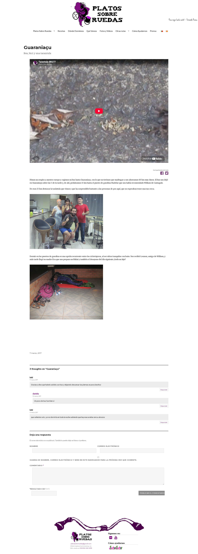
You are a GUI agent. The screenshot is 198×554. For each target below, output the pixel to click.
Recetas (61, 31)
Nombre (34, 446)
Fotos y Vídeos (106, 31)
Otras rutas (121, 31)
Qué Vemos (92, 31)
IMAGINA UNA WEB (86, 548)
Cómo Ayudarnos (139, 31)
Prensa (153, 31)
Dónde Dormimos (76, 31)
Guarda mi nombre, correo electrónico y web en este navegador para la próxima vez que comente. (83, 460)
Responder (163, 390)
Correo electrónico (108, 446)
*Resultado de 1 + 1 (39, 489)
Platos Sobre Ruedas (42, 31)
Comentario (37, 465)
